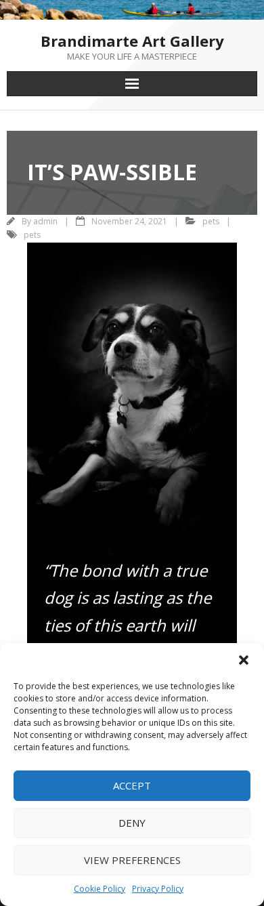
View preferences (132, 860)
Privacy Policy (157, 888)
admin (45, 221)
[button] (243, 660)
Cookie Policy (99, 888)
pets (210, 221)
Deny (132, 822)
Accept (132, 785)
